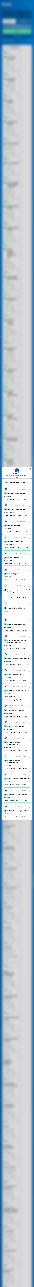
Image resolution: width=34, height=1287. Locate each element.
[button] (17, 493)
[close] (30, 469)
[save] (29, 489)
